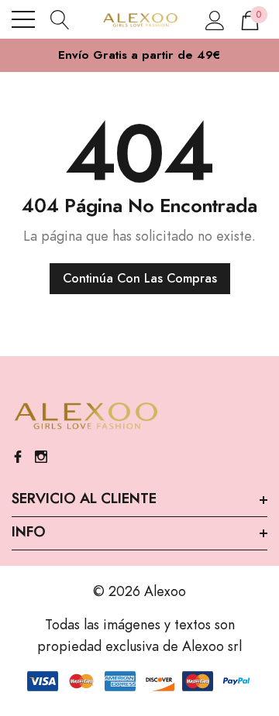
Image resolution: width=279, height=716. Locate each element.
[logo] (140, 19)
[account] (215, 19)
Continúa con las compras (140, 278)
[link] (85, 416)
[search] (60, 19)
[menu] (23, 19)
